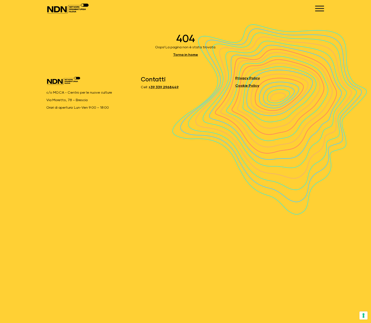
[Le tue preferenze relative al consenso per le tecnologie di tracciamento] (363, 315)
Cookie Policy (247, 85)
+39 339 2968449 (164, 87)
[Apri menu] (320, 8)
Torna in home (185, 54)
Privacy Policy (247, 78)
